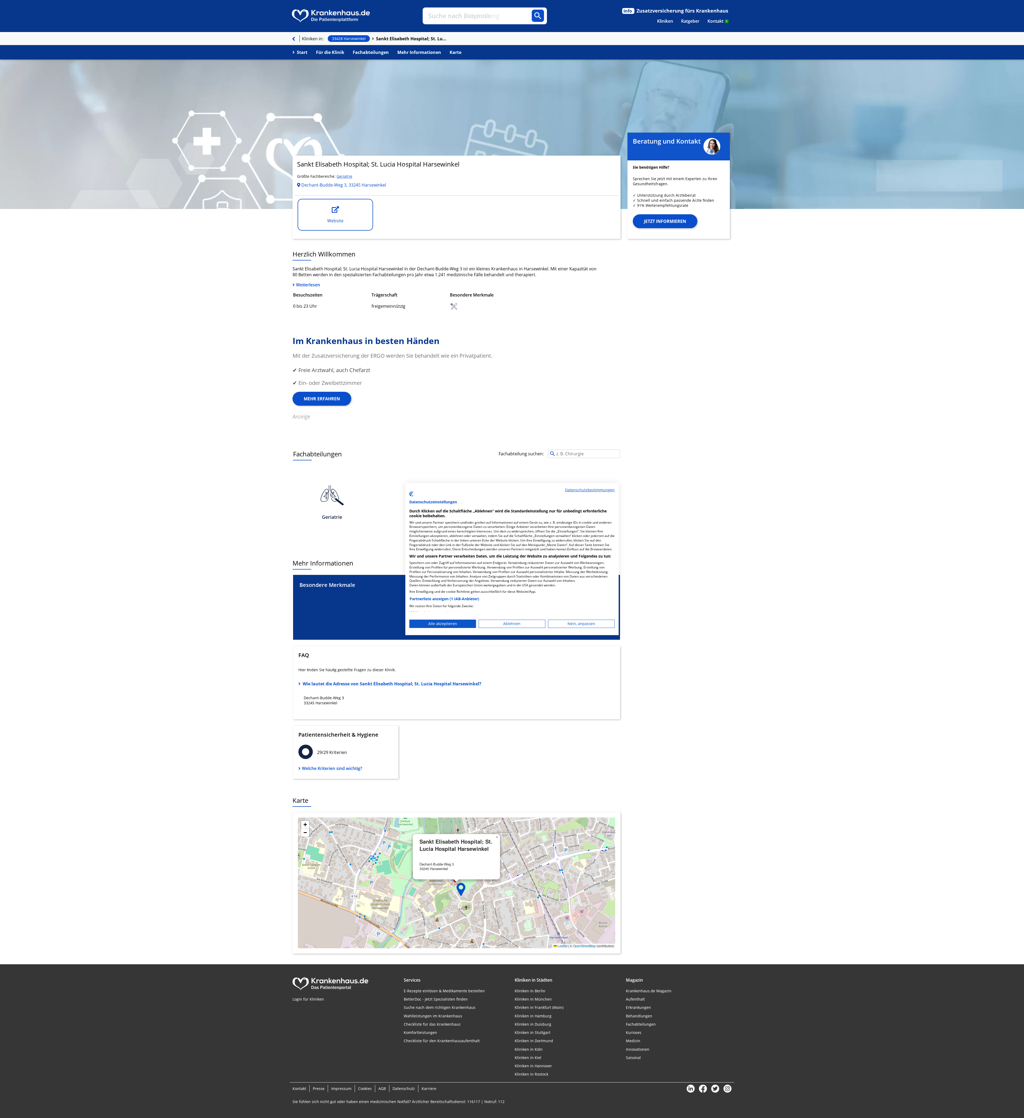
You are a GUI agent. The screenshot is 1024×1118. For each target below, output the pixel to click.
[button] (461, 889)
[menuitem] (665, 21)
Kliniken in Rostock (531, 1074)
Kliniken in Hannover (533, 1065)
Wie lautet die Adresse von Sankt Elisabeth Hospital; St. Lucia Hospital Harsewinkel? (392, 684)
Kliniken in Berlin (530, 990)
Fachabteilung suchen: (521, 454)
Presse (319, 1088)
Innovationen (637, 1049)
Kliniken (665, 21)
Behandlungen (639, 1015)
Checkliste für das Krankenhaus (432, 1024)
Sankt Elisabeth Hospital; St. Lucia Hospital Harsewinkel (412, 39)
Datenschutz (404, 1088)
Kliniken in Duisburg (533, 1024)
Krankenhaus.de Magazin (648, 990)
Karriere (429, 1088)
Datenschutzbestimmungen (590, 489)
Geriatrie (344, 176)
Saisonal (633, 1057)
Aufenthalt (635, 999)
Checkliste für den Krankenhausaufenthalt (442, 1040)
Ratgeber (690, 21)
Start (302, 52)
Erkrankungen (638, 1007)
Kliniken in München (533, 999)
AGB (382, 1088)
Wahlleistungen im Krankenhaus (433, 1015)
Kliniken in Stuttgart (532, 1032)
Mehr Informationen (419, 52)
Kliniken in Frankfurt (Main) (539, 1007)
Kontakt (717, 21)
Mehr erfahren (322, 399)
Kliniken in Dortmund (534, 1040)
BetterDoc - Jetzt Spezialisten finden (436, 999)
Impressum (341, 1088)
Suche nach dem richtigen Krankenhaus (439, 1007)
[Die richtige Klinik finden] (293, 38)
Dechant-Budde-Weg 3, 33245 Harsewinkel (343, 185)
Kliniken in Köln (529, 1049)
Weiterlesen (308, 285)
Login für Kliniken (308, 999)
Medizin (633, 1040)
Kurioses (633, 1032)
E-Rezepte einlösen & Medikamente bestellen (444, 990)
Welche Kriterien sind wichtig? (332, 768)
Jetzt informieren (665, 221)
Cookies (365, 1088)
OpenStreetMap (584, 945)
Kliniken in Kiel (528, 1057)
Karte (455, 52)
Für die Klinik (330, 52)
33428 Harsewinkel (349, 38)
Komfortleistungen (420, 1032)
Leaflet (562, 945)
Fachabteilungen (371, 52)
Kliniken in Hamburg (533, 1015)
